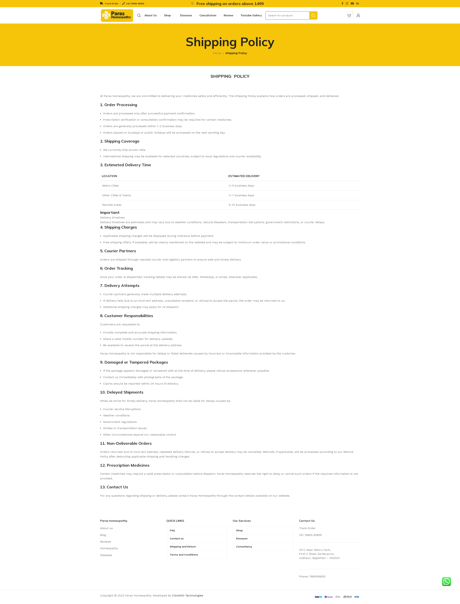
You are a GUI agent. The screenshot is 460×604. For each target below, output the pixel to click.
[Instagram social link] (347, 3)
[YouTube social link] (352, 3)
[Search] (192, 3)
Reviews (105, 541)
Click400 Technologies (187, 595)
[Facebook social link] (342, 3)
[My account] (358, 15)
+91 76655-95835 (310, 535)
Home (217, 53)
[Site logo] (117, 15)
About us (106, 528)
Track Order (307, 528)
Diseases (106, 555)
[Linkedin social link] (357, 3)
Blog (103, 535)
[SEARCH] (313, 15)
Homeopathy (109, 548)
